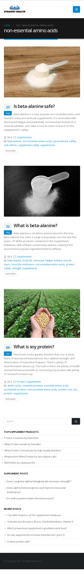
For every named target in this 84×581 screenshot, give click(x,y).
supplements (47, 145)
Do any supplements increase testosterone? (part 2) (35, 535)
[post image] (42, 72)
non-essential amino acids (37, 141)
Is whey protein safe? (18, 541)
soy (70, 389)
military (58, 260)
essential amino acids (56, 385)
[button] (76, 9)
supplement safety (28, 145)
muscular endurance (22, 264)
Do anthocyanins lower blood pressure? (30, 498)
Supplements (24, 137)
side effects (10, 145)
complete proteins (32, 385)
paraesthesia (60, 141)
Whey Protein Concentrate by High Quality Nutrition (32, 450)
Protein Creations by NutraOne (21, 438)
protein (70, 264)
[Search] (76, 421)
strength (16, 268)
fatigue (49, 260)
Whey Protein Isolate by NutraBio (22, 444)
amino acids (14, 385)
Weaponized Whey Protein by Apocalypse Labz (30, 456)
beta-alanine (14, 141)
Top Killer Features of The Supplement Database (34, 515)
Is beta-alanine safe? (34, 106)
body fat (27, 260)
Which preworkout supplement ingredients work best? (37, 528)
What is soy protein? (34, 346)
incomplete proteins (15, 389)
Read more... (11, 151)
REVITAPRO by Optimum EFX (19, 462)
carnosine (38, 260)
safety (72, 141)
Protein (21, 381)
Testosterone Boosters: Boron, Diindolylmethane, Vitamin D (40, 521)
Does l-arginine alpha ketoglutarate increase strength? (39, 481)
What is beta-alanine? (35, 225)
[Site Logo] (14, 9)
